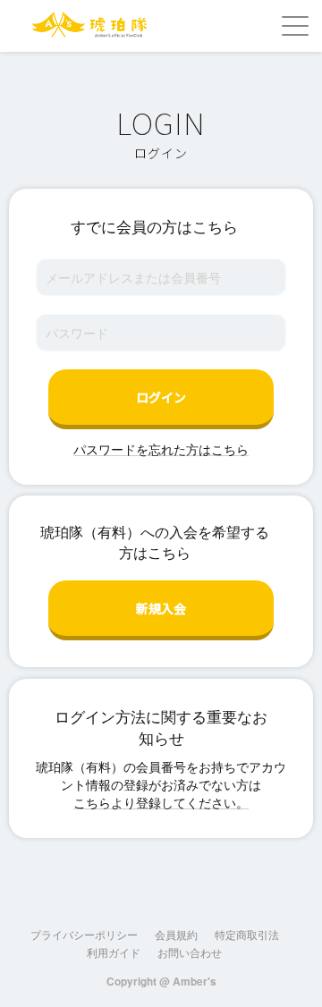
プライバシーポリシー (84, 934)
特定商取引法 (247, 934)
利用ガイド (113, 952)
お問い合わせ (189, 952)
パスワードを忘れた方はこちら (161, 449)
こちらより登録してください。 (161, 802)
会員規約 (176, 934)
